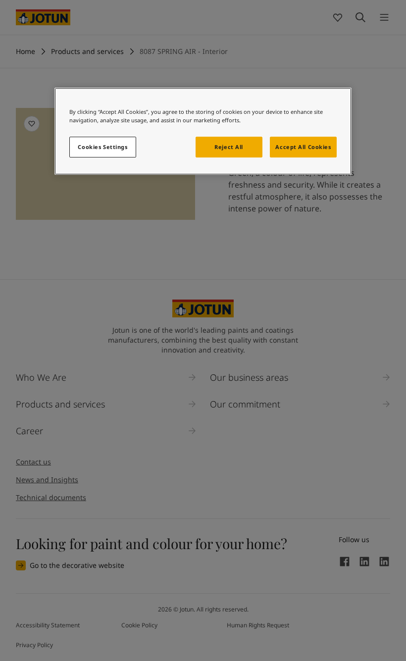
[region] (203, 131)
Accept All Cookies (303, 147)
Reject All (228, 147)
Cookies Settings (102, 147)
